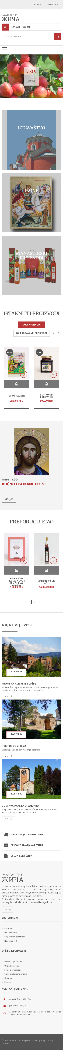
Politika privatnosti (12, 970)
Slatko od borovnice (46, 395)
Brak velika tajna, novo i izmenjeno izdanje (17, 582)
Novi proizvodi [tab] (31, 324)
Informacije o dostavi (13, 961)
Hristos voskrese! (14, 746)
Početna (8, 928)
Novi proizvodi (11, 932)
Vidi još (31, 80)
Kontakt (7, 982)
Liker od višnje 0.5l (46, 582)
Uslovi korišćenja (21, 855)
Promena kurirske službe (19, 683)
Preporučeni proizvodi (14, 937)
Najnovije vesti (11, 941)
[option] (31, 76)
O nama (8, 978)
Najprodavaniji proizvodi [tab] (31, 333)
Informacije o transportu (27, 834)
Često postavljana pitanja (27, 845)
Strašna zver (17, 396)
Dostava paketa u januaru (20, 805)
